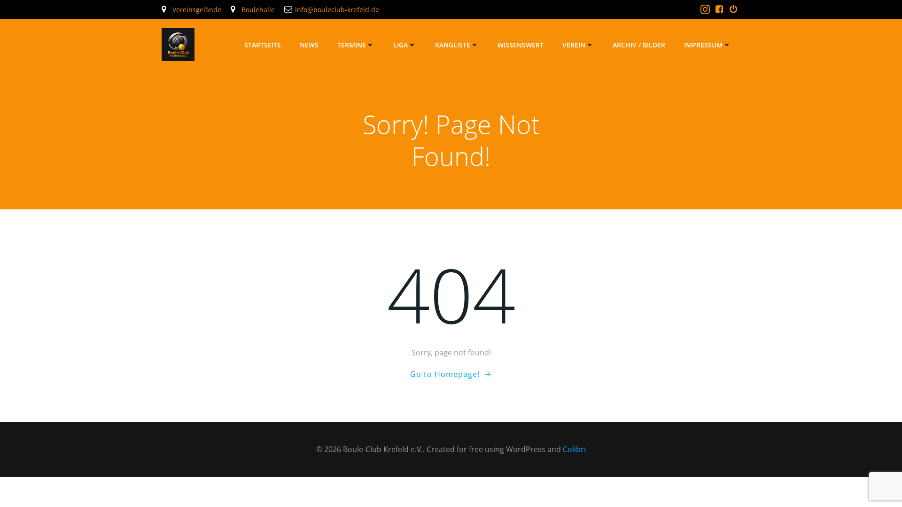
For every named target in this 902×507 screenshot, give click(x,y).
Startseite (262, 44)
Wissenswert (521, 44)
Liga (400, 44)
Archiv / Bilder (639, 44)
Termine (351, 44)
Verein (573, 44)
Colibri (574, 449)
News (309, 44)
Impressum (703, 44)
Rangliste (452, 44)
